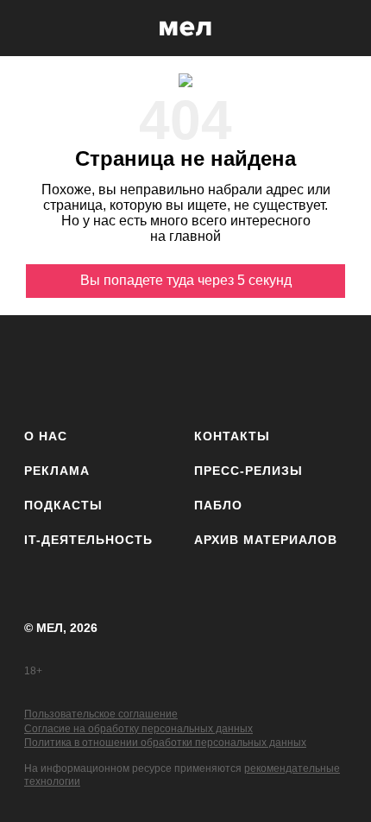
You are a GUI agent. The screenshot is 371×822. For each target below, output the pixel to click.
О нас (45, 436)
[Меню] (345, 28)
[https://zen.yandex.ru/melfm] (90, 368)
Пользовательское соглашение (101, 714)
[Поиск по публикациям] (26, 28)
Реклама (57, 470)
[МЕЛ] (185, 28)
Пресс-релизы (248, 470)
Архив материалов (265, 540)
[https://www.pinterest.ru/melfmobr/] (233, 368)
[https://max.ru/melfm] (328, 368)
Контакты (232, 436)
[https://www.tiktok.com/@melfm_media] (185, 368)
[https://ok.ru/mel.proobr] (280, 368)
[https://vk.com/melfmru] (137, 368)
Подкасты (63, 505)
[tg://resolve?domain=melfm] (42, 368)
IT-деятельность (88, 540)
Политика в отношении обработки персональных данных (165, 743)
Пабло (218, 505)
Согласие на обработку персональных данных (138, 729)
